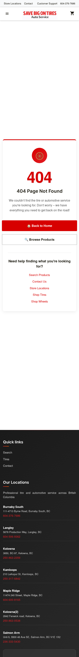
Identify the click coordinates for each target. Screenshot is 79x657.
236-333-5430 (11, 641)
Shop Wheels (39, 301)
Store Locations (12, 3)
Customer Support (47, 3)
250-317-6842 (11, 578)
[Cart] (72, 14)
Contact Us (39, 281)
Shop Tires (39, 295)
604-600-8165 (11, 600)
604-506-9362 (11, 536)
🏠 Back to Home (39, 225)
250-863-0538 (11, 620)
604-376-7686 (67, 3)
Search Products (39, 275)
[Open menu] (7, 13)
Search (7, 452)
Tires (6, 459)
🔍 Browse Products (39, 239)
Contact (28, 3)
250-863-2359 (11, 557)
